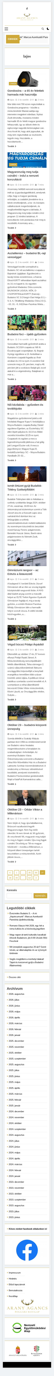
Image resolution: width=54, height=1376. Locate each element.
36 (36, 872)
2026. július (14, 1000)
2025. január (14, 1105)
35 (29, 872)
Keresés (12, 890)
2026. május (14, 1011)
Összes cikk (15, 977)
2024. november (16, 1117)
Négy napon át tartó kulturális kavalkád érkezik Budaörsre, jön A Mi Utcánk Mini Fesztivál (28, 937)
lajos (12, 100)
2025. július (14, 1070)
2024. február (15, 1170)
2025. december (16, 1041)
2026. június (14, 1006)
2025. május (14, 1082)
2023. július (14, 1211)
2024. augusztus (16, 1135)
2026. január (14, 1035)
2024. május (14, 1152)
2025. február (15, 1100)
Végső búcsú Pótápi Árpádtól (25, 644)
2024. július (14, 1141)
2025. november (16, 1047)
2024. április (14, 1158)
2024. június (14, 1147)
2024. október (15, 1123)
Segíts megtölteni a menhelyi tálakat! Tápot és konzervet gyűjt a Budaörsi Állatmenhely (27, 962)
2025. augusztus (16, 1064)
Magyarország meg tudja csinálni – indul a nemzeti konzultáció (23, 175)
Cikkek (13, 84)
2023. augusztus (16, 1205)
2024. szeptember (17, 1129)
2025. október (15, 1052)
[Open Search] (43, 29)
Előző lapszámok (17, 1284)
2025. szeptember (17, 1058)
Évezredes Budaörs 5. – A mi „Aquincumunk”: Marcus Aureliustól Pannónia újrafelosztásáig (26, 916)
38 (10, 878)
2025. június (14, 1076)
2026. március (15, 1023)
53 (29, 878)
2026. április (14, 1017)
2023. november (16, 1188)
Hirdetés (13, 1278)
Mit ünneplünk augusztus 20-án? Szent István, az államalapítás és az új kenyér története (28, 950)
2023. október (15, 1193)
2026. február (15, 1029)
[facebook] (27, 8)
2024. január (14, 1176)
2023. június (14, 1217)
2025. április (14, 1088)
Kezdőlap (13, 1296)
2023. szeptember (17, 1199)
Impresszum (15, 1272)
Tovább (10, 146)
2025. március (15, 1094)
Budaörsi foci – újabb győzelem (26, 334)
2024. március (15, 1164)
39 (16, 878)
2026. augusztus (16, 994)
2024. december (16, 1111)
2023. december (16, 1182)
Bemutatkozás (15, 1290)
